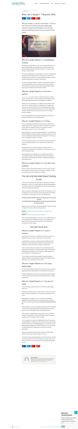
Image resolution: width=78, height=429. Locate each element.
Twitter (40, 361)
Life (32, 10)
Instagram (46, 361)
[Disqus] (39, 381)
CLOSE (76, 412)
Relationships (35, 10)
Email (62, 422)
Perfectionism (25, 97)
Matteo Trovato (25, 10)
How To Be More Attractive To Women (35, 214)
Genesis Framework (57, 426)
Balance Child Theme (49, 426)
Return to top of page (17, 426)
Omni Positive (22, 4)
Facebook (37, 361)
